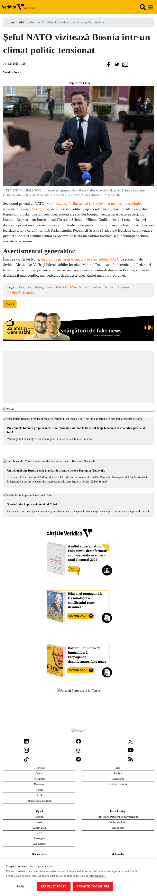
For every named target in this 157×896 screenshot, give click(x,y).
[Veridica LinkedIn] (26, 741)
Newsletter (39, 784)
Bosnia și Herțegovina (35, 287)
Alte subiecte (39, 843)
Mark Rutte (78, 287)
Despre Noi (39, 767)
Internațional (118, 778)
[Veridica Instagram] (26, 750)
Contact (39, 773)
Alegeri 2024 (39, 827)
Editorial (39, 816)
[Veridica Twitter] (130, 741)
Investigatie (39, 838)
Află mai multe (97, 875)
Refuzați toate (53, 886)
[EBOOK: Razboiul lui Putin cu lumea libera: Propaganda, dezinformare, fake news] (78, 659)
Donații (39, 789)
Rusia (109, 287)
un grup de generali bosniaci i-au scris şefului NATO (80, 259)
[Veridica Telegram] (78, 759)
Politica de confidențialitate (39, 800)
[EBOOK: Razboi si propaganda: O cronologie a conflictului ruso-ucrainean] (78, 604)
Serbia (96, 287)
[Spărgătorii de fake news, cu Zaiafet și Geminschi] (78, 327)
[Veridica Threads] (78, 750)
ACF (39, 833)
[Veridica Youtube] (130, 750)
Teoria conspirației (118, 822)
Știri (21, 22)
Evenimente (39, 778)
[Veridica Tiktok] (26, 759)
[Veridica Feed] (130, 759)
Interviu (39, 822)
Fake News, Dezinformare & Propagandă (118, 816)
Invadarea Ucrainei (118, 784)
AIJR (39, 795)
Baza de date (118, 827)
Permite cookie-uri (93, 886)
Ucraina (123, 287)
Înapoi (10, 304)
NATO (61, 287)
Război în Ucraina (20, 293)
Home (10, 22)
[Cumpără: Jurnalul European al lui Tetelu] (78, 690)
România (117, 773)
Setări (20, 886)
